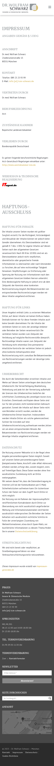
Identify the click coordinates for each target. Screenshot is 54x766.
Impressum (18, 752)
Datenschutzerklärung (26, 531)
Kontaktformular (17, 658)
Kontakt (6, 752)
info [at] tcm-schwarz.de (21, 81)
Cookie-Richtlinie (10, 756)
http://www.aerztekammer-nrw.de (19, 165)
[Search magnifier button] (50, 698)
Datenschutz (31, 752)
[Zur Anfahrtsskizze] (27, 722)
